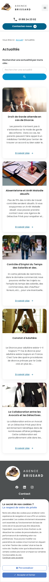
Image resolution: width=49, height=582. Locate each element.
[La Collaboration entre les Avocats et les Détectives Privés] (24, 395)
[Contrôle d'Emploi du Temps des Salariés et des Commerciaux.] (24, 247)
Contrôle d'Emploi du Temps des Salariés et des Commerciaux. (24, 268)
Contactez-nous (22, 26)
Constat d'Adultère (24, 338)
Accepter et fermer (26, 575)
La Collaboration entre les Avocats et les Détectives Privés (24, 415)
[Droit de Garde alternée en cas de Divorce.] (24, 100)
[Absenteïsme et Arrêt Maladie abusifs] (24, 173)
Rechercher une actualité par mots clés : (22, 61)
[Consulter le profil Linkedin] (24, 487)
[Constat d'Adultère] (24, 321)
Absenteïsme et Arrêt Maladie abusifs (24, 192)
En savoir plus (22, 153)
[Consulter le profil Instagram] (32, 487)
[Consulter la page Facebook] (17, 487)
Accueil (19, 40)
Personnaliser (26, 568)
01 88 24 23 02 (27, 19)
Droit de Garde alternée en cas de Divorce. (24, 118)
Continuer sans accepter (12, 558)
